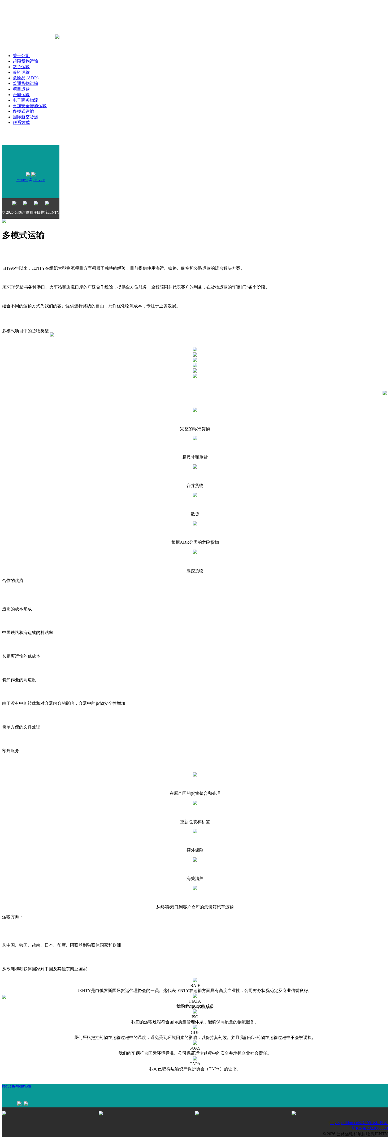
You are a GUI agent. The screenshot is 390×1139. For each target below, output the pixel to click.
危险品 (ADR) (25, 78)
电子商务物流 (25, 100)
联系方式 (21, 122)
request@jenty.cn (30, 180)
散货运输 (21, 66)
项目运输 (21, 89)
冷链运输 (21, 72)
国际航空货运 (25, 117)
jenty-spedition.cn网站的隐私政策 (358, 1122)
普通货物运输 (25, 83)
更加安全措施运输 (30, 105)
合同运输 (21, 94)
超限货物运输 (25, 61)
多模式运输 (23, 111)
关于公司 (21, 55)
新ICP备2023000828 (370, 1128)
